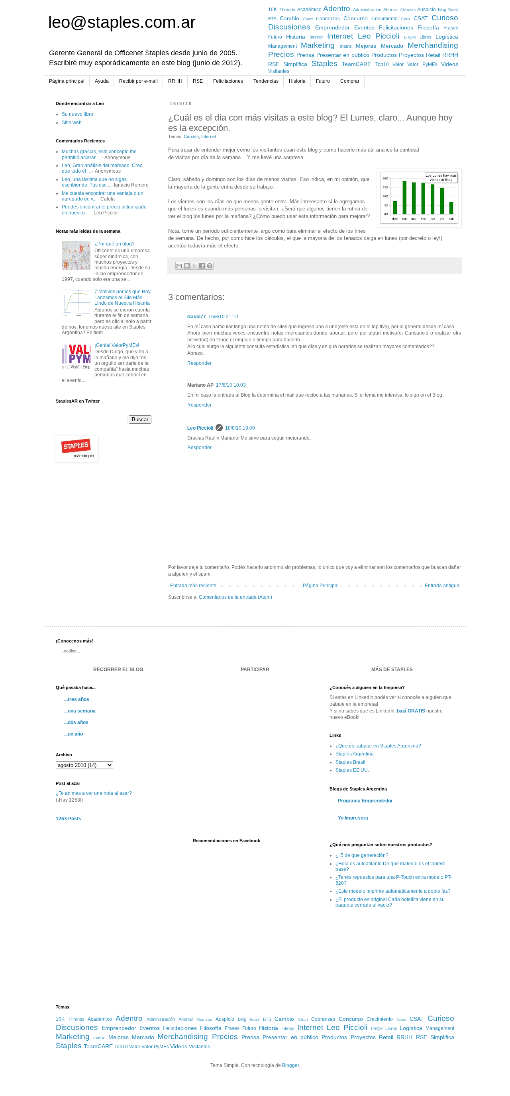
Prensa (305, 55)
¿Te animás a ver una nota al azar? (94, 793)
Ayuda (102, 81)
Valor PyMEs (422, 64)
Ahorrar (390, 9)
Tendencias (266, 81)
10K (272, 9)
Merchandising (433, 45)
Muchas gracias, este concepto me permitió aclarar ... (99, 154)
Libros (426, 37)
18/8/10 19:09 (240, 428)
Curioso (445, 18)
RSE (273, 64)
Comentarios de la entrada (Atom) (235, 597)
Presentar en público (342, 55)
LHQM (410, 37)
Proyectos (411, 55)
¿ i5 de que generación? (361, 855)
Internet (340, 36)
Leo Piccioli (379, 36)
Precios (281, 54)
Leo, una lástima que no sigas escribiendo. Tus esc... (94, 182)
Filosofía (428, 27)
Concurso (355, 18)
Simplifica (295, 64)
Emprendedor (332, 27)
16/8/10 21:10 (223, 316)
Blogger (290, 1065)
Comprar (349, 81)
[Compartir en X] (194, 266)
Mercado (392, 46)
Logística (446, 36)
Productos (384, 55)
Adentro (336, 8)
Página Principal (321, 585)
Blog (442, 9)
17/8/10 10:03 (231, 385)
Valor (398, 64)
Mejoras (366, 46)
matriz (346, 46)
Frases (450, 28)
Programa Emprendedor (365, 801)
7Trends (287, 9)
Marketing (318, 45)
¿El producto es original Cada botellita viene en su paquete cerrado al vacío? (390, 902)
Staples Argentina (354, 754)
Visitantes (278, 71)
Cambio (289, 18)
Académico (309, 9)
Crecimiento (384, 18)
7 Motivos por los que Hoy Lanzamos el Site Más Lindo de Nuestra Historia (122, 297)
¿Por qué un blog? (114, 244)
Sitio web (72, 122)
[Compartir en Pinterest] (210, 266)
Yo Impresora (353, 818)
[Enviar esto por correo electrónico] (179, 266)
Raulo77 (196, 316)
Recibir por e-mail (138, 81)
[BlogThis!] (187, 266)
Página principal (66, 81)
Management (282, 46)
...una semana (80, 711)
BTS (272, 18)
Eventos (364, 27)
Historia (295, 36)
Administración (367, 9)
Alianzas (408, 10)
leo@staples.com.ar (122, 22)
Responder (199, 363)
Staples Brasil (350, 762)
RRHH (450, 55)
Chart (308, 19)
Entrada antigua (442, 585)
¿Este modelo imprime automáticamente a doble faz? (393, 891)
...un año (73, 734)
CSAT (421, 18)
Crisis (405, 19)
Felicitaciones (396, 27)
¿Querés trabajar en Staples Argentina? (378, 746)
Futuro (275, 37)
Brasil (453, 10)
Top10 (382, 64)
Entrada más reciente (193, 585)
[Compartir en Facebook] (202, 266)
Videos (449, 64)
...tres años (76, 699)
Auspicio (426, 9)
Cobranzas (328, 18)
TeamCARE (356, 64)
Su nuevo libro (77, 114)
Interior (316, 37)
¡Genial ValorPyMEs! (116, 345)
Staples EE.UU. (352, 770)
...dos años (76, 722)
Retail (433, 55)
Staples (324, 63)
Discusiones (289, 27)
